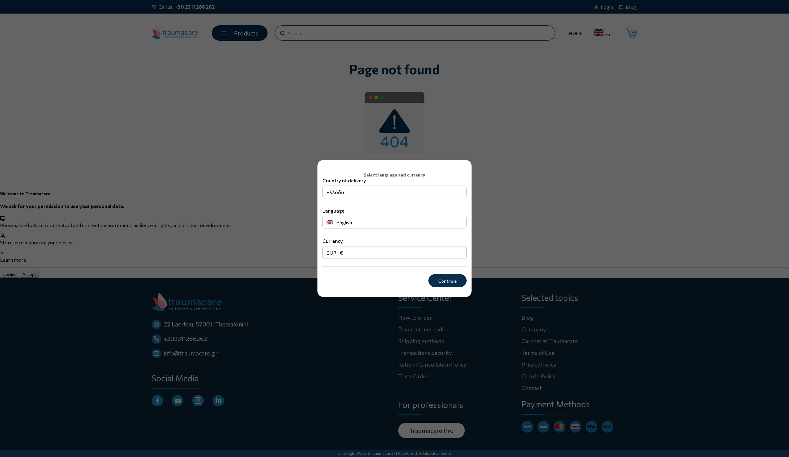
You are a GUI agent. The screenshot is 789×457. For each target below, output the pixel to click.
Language (333, 210)
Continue (447, 280)
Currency (332, 240)
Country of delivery (344, 180)
